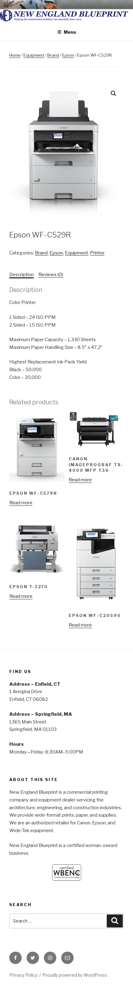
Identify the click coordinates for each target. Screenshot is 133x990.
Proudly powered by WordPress (74, 975)
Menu (70, 32)
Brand (53, 55)
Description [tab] (21, 274)
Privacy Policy (23, 975)
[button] (113, 93)
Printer (97, 253)
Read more (20, 503)
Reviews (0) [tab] (50, 274)
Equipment (34, 55)
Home (14, 55)
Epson (68, 55)
